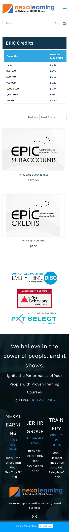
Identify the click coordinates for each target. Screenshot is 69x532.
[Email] (34, 516)
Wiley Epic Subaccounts (33, 174)
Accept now (46, 526)
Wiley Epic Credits (33, 240)
